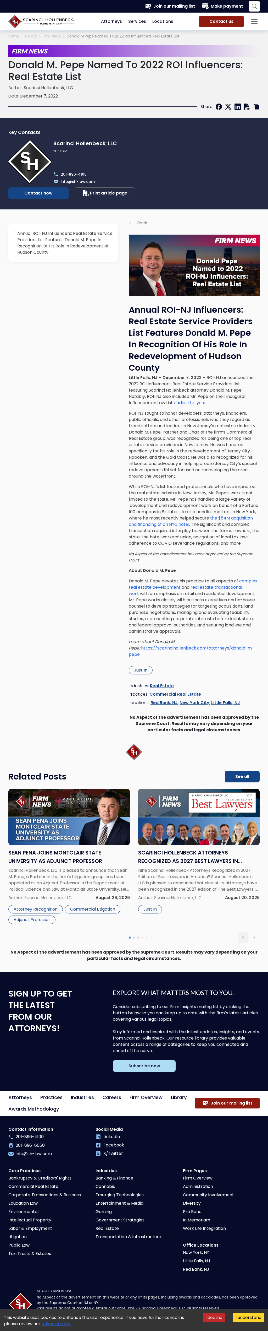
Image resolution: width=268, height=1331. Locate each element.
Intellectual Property (29, 1220)
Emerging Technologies (120, 1195)
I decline (213, 1317)
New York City (194, 703)
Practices (51, 1097)
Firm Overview (146, 1097)
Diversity (192, 1203)
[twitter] (228, 107)
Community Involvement (208, 1195)
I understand (248, 1317)
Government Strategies (120, 1220)
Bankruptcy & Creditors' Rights (39, 1178)
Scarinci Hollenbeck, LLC (48, 88)
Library (31, 36)
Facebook (113, 1145)
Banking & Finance (114, 1178)
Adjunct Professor (32, 920)
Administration (198, 1186)
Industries (82, 1097)
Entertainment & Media (119, 1203)
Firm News (52, 36)
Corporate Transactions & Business (44, 1195)
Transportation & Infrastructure (128, 1237)
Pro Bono (192, 1212)
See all (242, 776)
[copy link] (256, 107)
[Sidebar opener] (254, 21)
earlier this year (190, 403)
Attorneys (111, 21)
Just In (140, 670)
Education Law (23, 1203)
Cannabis (105, 1186)
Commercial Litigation (92, 909)
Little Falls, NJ (225, 703)
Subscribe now (144, 1066)
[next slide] (254, 937)
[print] (247, 107)
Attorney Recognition (36, 909)
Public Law (19, 1245)
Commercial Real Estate (175, 694)
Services (137, 21)
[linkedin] (237, 107)
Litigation (17, 1237)
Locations (162, 21)
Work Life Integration (204, 1228)
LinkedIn (111, 1137)
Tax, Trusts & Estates (29, 1254)
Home (13, 36)
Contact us (221, 21)
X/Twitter (113, 1153)
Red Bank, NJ (164, 703)
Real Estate (162, 686)
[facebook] (219, 107)
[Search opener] (254, 6)
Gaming (104, 1212)
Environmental (23, 1212)
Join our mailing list (174, 6)
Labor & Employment (30, 1228)
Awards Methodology (33, 1109)
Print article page (108, 193)
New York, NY (196, 1252)
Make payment (227, 6)
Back (142, 223)
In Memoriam (196, 1220)
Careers (111, 1097)
